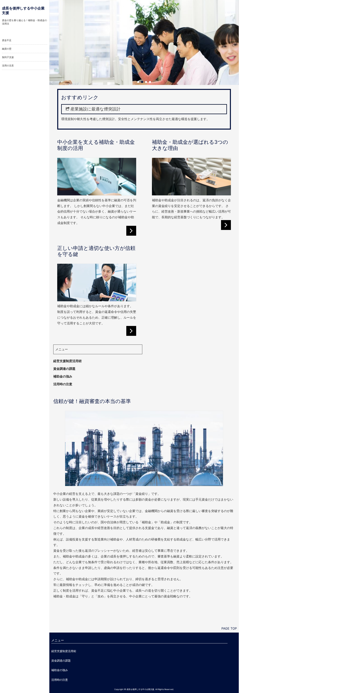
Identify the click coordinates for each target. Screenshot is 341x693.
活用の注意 (8, 65)
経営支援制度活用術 (67, 361)
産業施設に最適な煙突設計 (95, 108)
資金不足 (6, 40)
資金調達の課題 (64, 369)
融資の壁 (6, 48)
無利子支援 (8, 57)
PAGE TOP (229, 628)
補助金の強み (62, 376)
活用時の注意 (62, 384)
